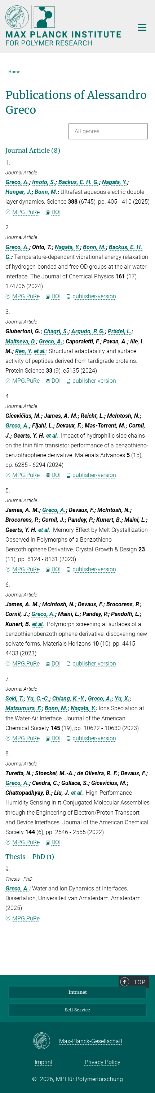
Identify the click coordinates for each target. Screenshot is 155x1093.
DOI (56, 212)
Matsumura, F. (23, 708)
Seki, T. (14, 698)
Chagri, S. (56, 331)
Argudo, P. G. (88, 331)
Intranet (77, 992)
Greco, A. (17, 182)
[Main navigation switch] (142, 27)
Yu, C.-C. (38, 698)
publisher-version (94, 296)
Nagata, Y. (114, 182)
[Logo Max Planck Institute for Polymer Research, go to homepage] (64, 25)
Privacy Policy (102, 1062)
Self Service (77, 1009)
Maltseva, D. (20, 341)
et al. (40, 351)
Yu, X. (122, 698)
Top (139, 982)
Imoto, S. (44, 182)
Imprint (44, 1062)
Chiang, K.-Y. (68, 698)
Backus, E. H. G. (78, 182)
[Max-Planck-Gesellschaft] (46, 1041)
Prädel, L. (120, 331)
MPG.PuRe (26, 212)
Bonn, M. (46, 191)
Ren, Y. (23, 351)
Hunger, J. (18, 191)
